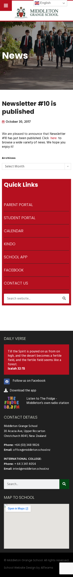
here (53, 138)
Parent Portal (18, 204)
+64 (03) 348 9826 (26, 444)
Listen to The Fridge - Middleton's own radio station (47, 401)
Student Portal (19, 217)
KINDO (9, 244)
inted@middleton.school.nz (31, 468)
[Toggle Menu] (6, 5)
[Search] (64, 298)
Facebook (14, 270)
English (45, 2)
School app (15, 257)
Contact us (16, 283)
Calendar (13, 231)
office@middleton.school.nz (31, 449)
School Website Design (20, 568)
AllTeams (47, 568)
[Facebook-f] (7, 381)
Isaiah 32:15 (16, 368)
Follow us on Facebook (29, 380)
